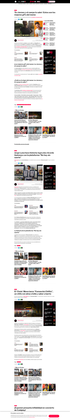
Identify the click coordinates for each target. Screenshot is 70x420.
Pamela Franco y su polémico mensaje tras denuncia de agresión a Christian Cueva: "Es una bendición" (52, 44)
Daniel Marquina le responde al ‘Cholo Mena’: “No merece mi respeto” (48, 136)
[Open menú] (15, 1)
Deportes (15, 57)
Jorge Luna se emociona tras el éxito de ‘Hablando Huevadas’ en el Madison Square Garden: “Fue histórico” (19, 213)
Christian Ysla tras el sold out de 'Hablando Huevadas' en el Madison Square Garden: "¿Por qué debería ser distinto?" (52, 24)
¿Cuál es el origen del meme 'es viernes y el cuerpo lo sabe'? (33, 53)
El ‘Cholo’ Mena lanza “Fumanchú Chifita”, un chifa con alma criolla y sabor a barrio (34, 122)
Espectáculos (31, 205)
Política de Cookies (32, 417)
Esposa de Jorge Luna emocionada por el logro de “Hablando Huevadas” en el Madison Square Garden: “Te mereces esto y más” (34, 213)
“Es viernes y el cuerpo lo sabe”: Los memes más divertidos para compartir (18, 54)
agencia (28, 104)
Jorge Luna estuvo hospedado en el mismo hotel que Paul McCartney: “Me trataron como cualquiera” (19, 207)
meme (26, 104)
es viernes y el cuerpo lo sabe (27, 90)
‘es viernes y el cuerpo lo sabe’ (36, 17)
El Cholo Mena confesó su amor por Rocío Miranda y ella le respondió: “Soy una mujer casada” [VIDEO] (19, 350)
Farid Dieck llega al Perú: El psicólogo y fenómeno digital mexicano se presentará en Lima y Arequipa (20, 263)
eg (30, 104)
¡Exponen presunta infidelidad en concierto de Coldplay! (20, 136)
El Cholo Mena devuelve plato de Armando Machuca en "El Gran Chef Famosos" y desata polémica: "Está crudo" (34, 350)
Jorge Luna (18, 245)
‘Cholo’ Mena (26, 324)
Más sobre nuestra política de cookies (54, 418)
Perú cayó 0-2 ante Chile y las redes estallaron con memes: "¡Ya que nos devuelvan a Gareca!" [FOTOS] (33, 59)
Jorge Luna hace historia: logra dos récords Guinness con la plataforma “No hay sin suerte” (20, 122)
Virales (15, 10)
